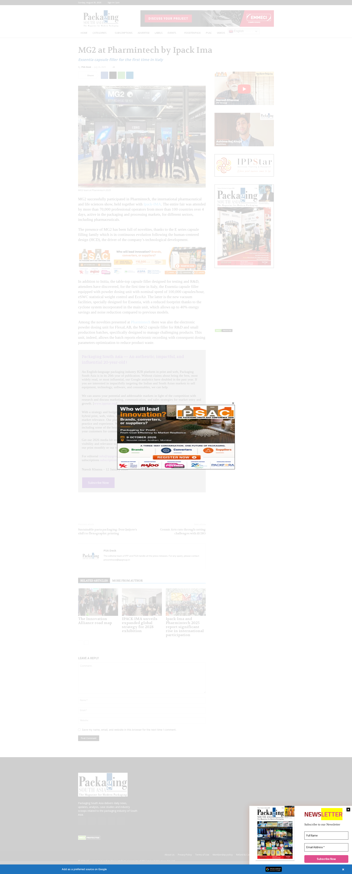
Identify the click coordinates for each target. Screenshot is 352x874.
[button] (176, 869)
